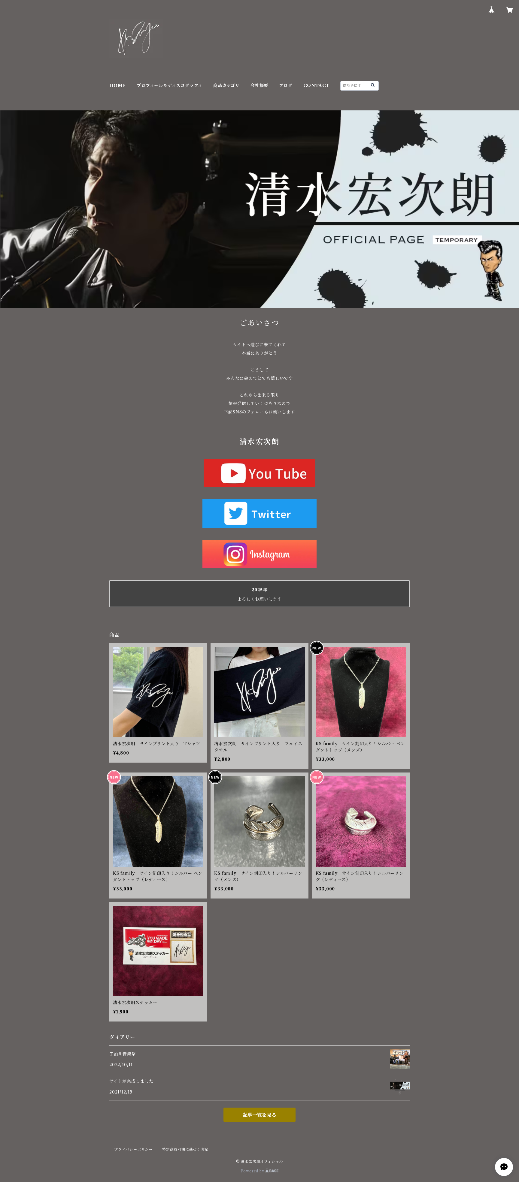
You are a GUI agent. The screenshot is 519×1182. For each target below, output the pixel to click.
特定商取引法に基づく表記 (185, 1149)
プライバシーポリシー (133, 1149)
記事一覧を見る (259, 1115)
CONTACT (316, 85)
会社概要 (259, 85)
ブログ (285, 85)
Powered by (253, 1171)
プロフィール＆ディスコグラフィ (169, 85)
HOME (117, 85)
